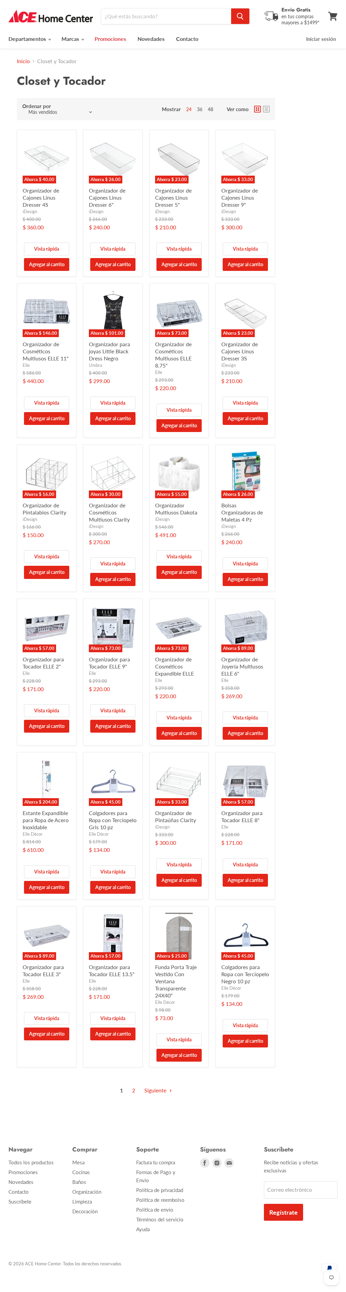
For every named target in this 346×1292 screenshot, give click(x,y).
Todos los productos (31, 1162)
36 (199, 109)
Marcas (70, 38)
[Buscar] (240, 16)
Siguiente (156, 1090)
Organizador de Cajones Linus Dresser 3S (239, 351)
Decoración (85, 1211)
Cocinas (81, 1172)
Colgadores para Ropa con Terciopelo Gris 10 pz (113, 820)
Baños (79, 1182)
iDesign (30, 211)
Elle (26, 365)
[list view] (266, 109)
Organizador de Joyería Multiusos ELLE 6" (242, 666)
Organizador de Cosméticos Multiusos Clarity (109, 512)
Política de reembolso (160, 1200)
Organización (86, 1192)
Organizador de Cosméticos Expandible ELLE (174, 666)
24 (189, 109)
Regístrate (283, 1212)
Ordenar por (36, 106)
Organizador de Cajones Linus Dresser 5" (173, 197)
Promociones (23, 1172)
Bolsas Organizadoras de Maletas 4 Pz (242, 512)
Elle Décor (33, 834)
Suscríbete (19, 1201)
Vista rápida (46, 249)
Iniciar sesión (321, 39)
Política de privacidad (159, 1190)
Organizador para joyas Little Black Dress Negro (109, 351)
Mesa (78, 1162)
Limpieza (82, 1201)
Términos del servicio (159, 1219)
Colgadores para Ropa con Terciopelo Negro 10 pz (245, 974)
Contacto (187, 38)
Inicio (23, 61)
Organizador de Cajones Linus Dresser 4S (41, 197)
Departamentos (27, 38)
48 (210, 109)
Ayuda (143, 1229)
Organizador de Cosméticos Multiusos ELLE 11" (46, 351)
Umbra (95, 365)
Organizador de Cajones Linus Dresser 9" (239, 197)
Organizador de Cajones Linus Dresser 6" (107, 197)
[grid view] (257, 109)
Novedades (151, 38)
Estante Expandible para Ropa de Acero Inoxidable (46, 820)
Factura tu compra (155, 1162)
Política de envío (154, 1210)
